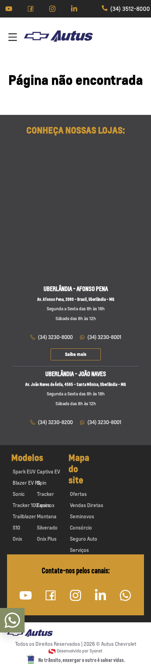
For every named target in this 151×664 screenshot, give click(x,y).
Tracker (45, 494)
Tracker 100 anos (31, 505)
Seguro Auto (83, 539)
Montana (47, 516)
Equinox (45, 505)
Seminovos (82, 516)
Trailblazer (24, 516)
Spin (41, 483)
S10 (16, 528)
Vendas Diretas (86, 505)
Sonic (19, 494)
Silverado (47, 528)
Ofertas (78, 494)
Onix (17, 539)
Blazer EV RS (26, 483)
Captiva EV (48, 472)
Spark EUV (24, 472)
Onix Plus (47, 539)
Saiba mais (75, 354)
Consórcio (81, 528)
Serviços (79, 550)
